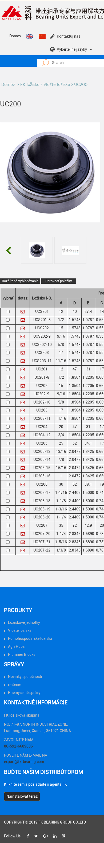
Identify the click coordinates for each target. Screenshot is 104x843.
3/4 (61, 435)
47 (75, 369)
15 (61, 328)
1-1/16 (61, 492)
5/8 (61, 344)
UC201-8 (41, 377)
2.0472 (75, 451)
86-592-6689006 (18, 746)
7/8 (61, 459)
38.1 (88, 484)
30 (61, 484)
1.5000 (88, 492)
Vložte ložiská (56, 84)
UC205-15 (41, 468)
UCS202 (42, 328)
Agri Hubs (16, 646)
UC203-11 (41, 418)
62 (75, 484)
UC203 (41, 410)
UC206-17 (41, 492)
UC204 (41, 427)
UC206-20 (41, 517)
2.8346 (75, 534)
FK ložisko (29, 84)
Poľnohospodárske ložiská (30, 638)
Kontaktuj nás (68, 36)
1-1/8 (61, 501)
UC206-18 (41, 501)
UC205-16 (41, 476)
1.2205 (88, 377)
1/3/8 (61, 550)
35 (61, 525)
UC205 (41, 443)
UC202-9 (41, 394)
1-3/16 (61, 509)
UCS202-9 (42, 336)
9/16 (61, 336)
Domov (15, 36)
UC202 (41, 385)
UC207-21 (41, 542)
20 (61, 427)
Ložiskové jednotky (24, 622)
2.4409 (75, 492)
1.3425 (88, 451)
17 (61, 352)
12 (61, 311)
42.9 (88, 525)
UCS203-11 (42, 361)
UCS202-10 (42, 344)
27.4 (88, 311)
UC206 (41, 484)
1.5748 (75, 320)
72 (75, 525)
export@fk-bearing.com (24, 762)
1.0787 (88, 320)
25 (61, 443)
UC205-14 (41, 459)
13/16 (61, 451)
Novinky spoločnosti (25, 676)
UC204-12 (41, 435)
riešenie (14, 684)
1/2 (61, 320)
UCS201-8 (42, 320)
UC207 (41, 525)
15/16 (61, 468)
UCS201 (42, 311)
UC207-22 (41, 550)
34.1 (88, 443)
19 (102, 484)
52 (75, 443)
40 (75, 311)
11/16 (61, 361)
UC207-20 (41, 534)
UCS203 (42, 352)
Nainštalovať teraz (22, 796)
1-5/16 (61, 542)
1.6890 (88, 534)
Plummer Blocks (21, 654)
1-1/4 (61, 517)
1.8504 (75, 377)
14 (102, 311)
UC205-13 (41, 451)
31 (88, 369)
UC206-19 (41, 509)
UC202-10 (41, 402)
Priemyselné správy (24, 692)
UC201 (41, 369)
